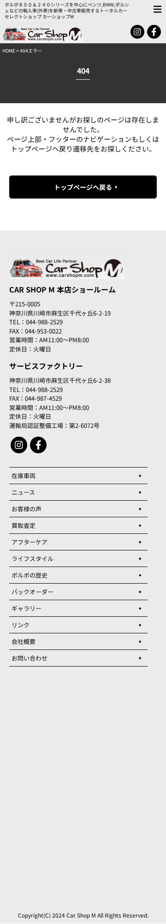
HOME (8, 50)
